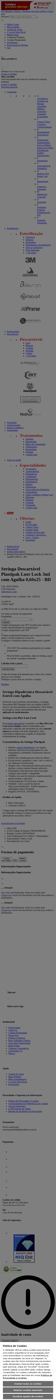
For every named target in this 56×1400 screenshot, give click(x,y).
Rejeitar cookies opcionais (28, 1390)
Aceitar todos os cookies (27, 1384)
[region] (28, 1371)
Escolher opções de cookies (28, 1396)
